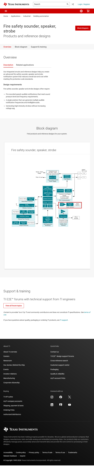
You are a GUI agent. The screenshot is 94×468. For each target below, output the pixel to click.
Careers (6, 356)
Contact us (54, 352)
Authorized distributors (12, 414)
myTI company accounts (12, 401)
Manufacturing (9, 378)
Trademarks (72, 452)
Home (5, 16)
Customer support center (59, 365)
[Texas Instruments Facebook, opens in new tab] (60, 398)
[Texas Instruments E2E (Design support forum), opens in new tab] (60, 406)
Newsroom (7, 361)
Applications (15, 16)
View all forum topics (14, 306)
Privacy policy (34, 452)
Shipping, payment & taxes (13, 406)
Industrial (26, 16)
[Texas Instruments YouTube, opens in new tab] (69, 406)
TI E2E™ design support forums (62, 356)
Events (6, 369)
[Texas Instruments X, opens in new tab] (69, 398)
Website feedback (10, 456)
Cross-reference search (59, 361)
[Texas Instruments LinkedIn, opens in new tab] (51, 406)
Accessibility (8, 452)
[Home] (16, 4)
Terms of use (60, 452)
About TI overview (10, 352)
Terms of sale (47, 452)
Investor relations (10, 374)
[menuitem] (81, 11)
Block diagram (82, 28)
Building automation (41, 16)
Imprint (22, 456)
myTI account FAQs (57, 378)
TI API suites (8, 397)
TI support (64, 320)
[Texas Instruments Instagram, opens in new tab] (51, 398)
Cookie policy (21, 452)
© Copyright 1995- (12, 460)
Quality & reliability (57, 374)
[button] (5, 11)
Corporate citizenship (11, 383)
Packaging (54, 369)
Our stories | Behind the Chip (14, 365)
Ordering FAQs (8, 410)
